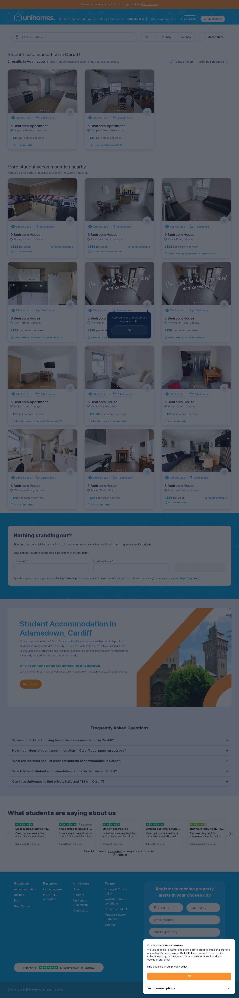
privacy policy (179, 966)
